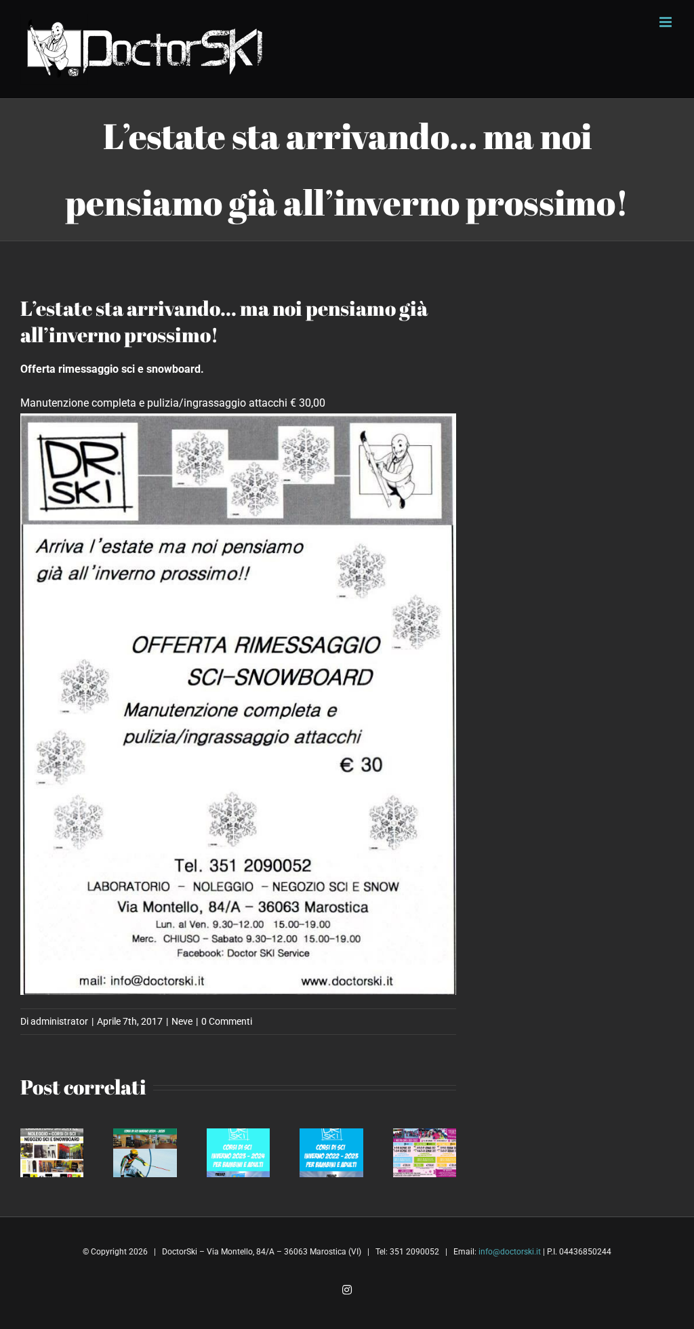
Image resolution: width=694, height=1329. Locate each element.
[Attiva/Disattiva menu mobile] (666, 22)
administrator (59, 1021)
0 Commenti (226, 1021)
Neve (181, 1021)
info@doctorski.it (509, 1251)
